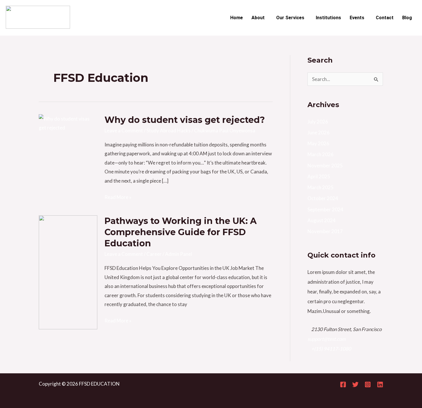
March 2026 (320, 154)
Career (154, 254)
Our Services (290, 17)
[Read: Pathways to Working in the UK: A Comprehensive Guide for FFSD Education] (68, 272)
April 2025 (318, 176)
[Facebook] (343, 384)
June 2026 (318, 132)
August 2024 (321, 220)
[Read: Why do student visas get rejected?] (68, 122)
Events (357, 17)
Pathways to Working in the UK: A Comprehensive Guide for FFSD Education (180, 232)
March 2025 (320, 187)
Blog (407, 17)
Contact (385, 17)
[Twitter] (355, 384)
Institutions (328, 17)
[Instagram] (368, 384)
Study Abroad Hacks (168, 130)
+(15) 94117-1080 (331, 349)
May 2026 (318, 143)
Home (236, 17)
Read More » (117, 196)
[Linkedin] (380, 384)
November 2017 (325, 231)
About (258, 17)
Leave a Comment (123, 130)
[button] (259, 18)
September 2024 (325, 209)
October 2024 (322, 198)
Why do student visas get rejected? (184, 120)
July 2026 (317, 122)
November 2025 (325, 166)
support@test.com (326, 339)
